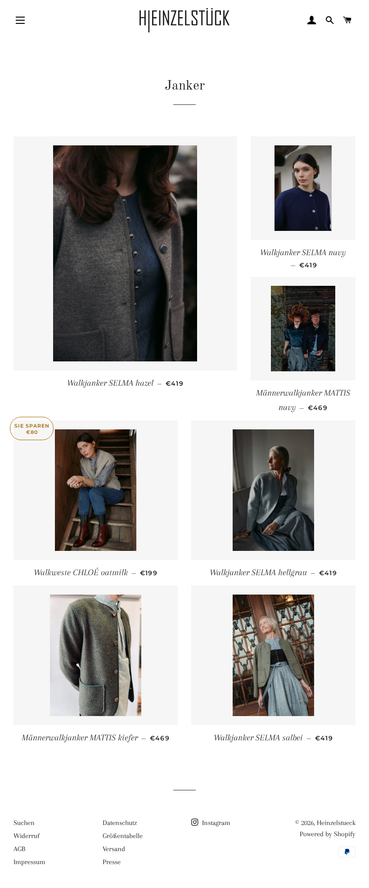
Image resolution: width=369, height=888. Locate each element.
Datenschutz (120, 823)
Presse (112, 862)
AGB (19, 849)
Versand (114, 849)
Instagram (215, 823)
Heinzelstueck (336, 823)
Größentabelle (123, 836)
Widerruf (27, 836)
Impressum (29, 862)
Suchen (24, 823)
